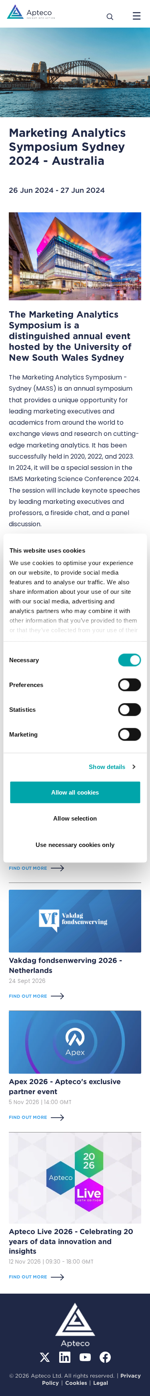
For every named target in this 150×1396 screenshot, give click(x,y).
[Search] (110, 16)
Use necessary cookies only (75, 844)
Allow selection (75, 818)
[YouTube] (85, 1357)
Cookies (76, 1383)
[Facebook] (105, 1357)
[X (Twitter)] (44, 1357)
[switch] (129, 684)
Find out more (28, 868)
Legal (100, 1383)
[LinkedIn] (64, 1357)
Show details (107, 766)
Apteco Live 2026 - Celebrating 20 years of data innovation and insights (71, 1241)
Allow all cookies (75, 792)
